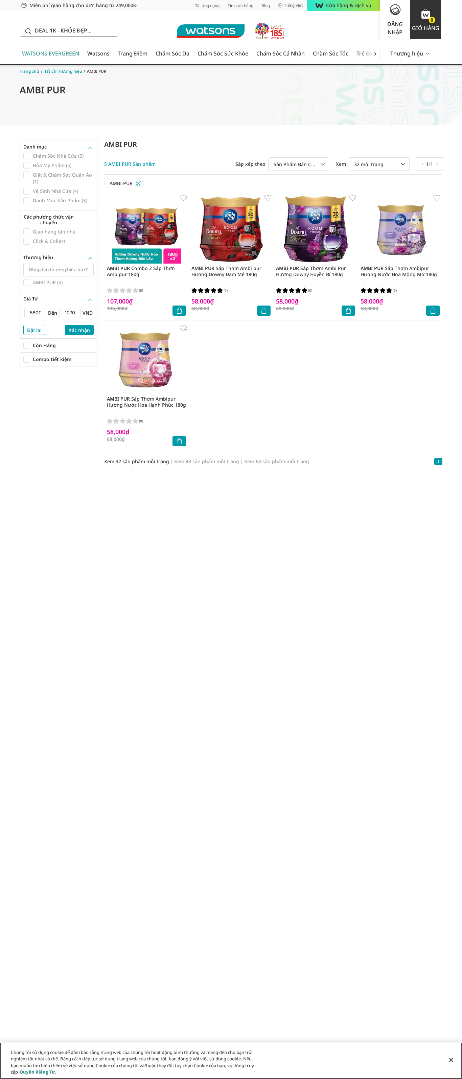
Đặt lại (34, 330)
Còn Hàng (44, 345)
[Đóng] (451, 1059)
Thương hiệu (406, 53)
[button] (425, 19)
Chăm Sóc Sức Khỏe (223, 53)
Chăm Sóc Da (172, 53)
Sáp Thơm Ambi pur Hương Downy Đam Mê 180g (226, 271)
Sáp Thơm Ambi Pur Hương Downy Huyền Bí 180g (311, 271)
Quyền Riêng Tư (37, 1072)
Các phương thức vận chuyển (49, 220)
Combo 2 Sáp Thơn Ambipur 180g (141, 271)
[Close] (138, 183)
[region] (231, 1060)
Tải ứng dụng (207, 5)
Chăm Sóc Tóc (330, 53)
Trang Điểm (132, 53)
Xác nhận (79, 330)
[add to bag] (179, 311)
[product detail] (146, 229)
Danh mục (35, 147)
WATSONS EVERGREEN (50, 53)
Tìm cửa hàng (240, 5)
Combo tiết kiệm (52, 359)
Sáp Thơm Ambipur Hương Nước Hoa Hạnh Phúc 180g (146, 402)
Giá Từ (30, 299)
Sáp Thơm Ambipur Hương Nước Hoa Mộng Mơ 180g (399, 271)
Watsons (98, 53)
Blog (265, 5)
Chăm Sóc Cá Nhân (280, 53)
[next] (375, 53)
